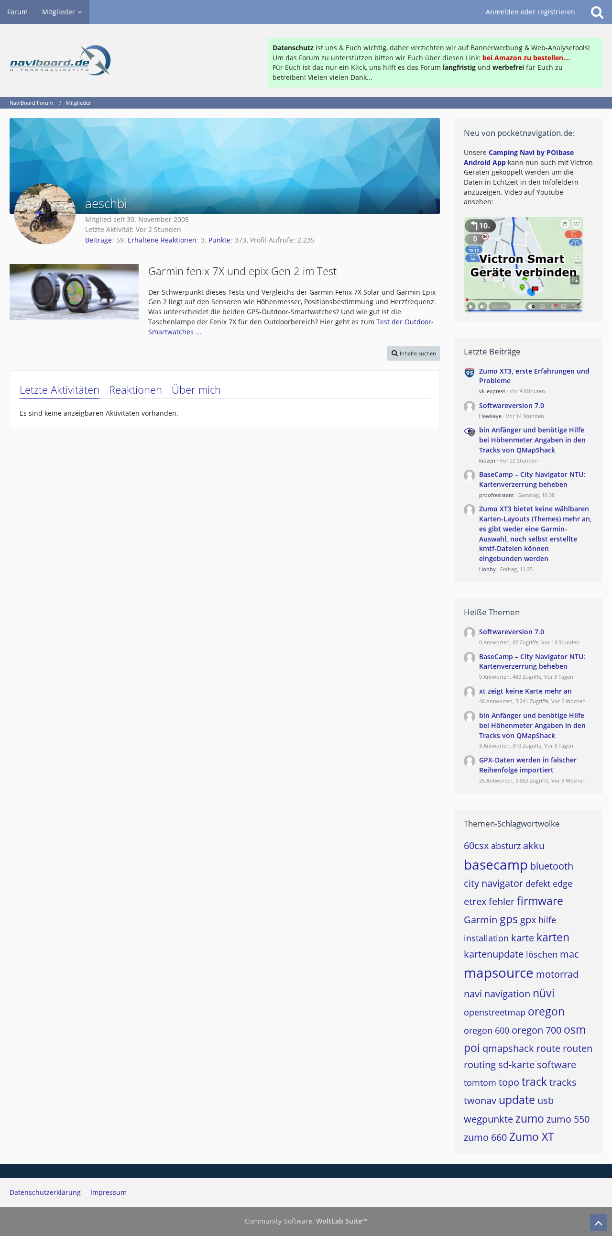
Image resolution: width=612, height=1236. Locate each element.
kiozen (487, 460)
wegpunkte (488, 1119)
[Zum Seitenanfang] (598, 1222)
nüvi (544, 993)
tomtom (480, 1082)
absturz (506, 845)
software (556, 1064)
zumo (529, 1118)
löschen (541, 954)
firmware (540, 900)
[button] (413, 353)
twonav (480, 1100)
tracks (563, 1082)
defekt (537, 883)
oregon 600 (486, 1030)
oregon (546, 1011)
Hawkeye (490, 415)
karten (552, 937)
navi (473, 993)
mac (569, 954)
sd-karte (516, 1064)
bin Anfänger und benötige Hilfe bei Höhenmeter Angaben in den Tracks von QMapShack (532, 439)
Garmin (480, 919)
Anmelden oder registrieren (530, 11)
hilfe (547, 920)
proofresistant (496, 494)
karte (522, 937)
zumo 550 (568, 1119)
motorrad (557, 974)
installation (486, 938)
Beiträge (98, 239)
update (517, 1099)
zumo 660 (485, 1137)
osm (575, 1029)
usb (545, 1100)
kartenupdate (494, 954)
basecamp (496, 864)
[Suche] (597, 12)
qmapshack (508, 1048)
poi (472, 1047)
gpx (528, 919)
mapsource (499, 972)
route (548, 1048)
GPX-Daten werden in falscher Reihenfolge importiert (528, 764)
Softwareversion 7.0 (511, 405)
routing (480, 1064)
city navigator (493, 883)
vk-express (492, 391)
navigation (507, 993)
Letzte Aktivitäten (59, 389)
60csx (476, 845)
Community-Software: (306, 1220)
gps (509, 919)
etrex (475, 901)
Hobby (487, 569)
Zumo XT (531, 1136)
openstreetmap (494, 1012)
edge (562, 883)
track (534, 1081)
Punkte (219, 239)
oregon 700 (536, 1030)
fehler (501, 901)
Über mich (196, 389)
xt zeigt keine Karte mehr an (525, 690)
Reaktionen (135, 389)
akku (534, 845)
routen (577, 1048)
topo (509, 1082)
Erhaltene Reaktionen (162, 239)
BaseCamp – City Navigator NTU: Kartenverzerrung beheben (532, 479)
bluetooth (551, 866)
